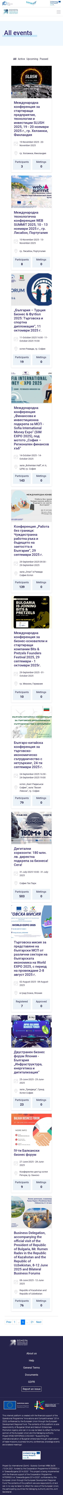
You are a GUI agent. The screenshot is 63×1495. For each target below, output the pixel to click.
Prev (8, 1322)
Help (31, 1360)
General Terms (31, 1367)
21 (32, 1322)
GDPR (31, 1381)
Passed (44, 58)
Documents (31, 1374)
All (14, 58)
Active (21, 58)
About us (31, 1353)
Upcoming (32, 58)
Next (38, 1322)
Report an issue (31, 1389)
